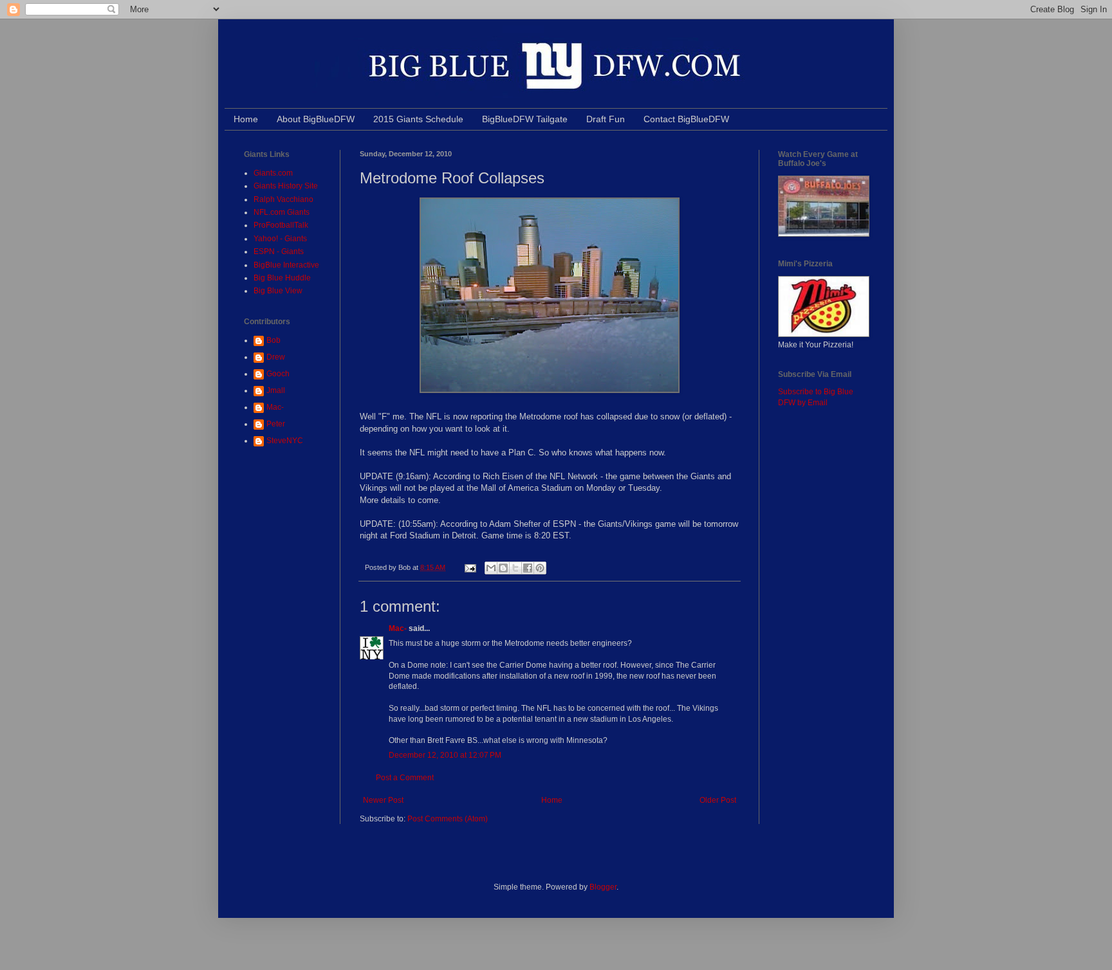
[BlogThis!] (503, 568)
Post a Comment (405, 777)
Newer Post (383, 800)
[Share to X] (515, 568)
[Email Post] (469, 567)
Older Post (718, 800)
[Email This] (491, 568)
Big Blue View (278, 290)
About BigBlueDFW (316, 119)
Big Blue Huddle (282, 277)
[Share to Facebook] (527, 568)
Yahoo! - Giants (280, 238)
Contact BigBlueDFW (686, 119)
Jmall (275, 390)
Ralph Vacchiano (283, 199)
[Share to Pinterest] (539, 568)
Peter (275, 423)
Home (246, 119)
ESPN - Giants (279, 251)
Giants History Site (286, 185)
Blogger (602, 887)
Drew (275, 356)
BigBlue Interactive (286, 265)
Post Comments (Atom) (447, 818)
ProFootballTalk (281, 225)
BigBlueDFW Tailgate (525, 119)
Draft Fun (605, 119)
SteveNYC (284, 440)
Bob (273, 340)
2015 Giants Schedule (418, 119)
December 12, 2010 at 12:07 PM (445, 755)
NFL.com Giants (282, 212)
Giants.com (273, 173)
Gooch (278, 373)
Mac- (398, 628)
